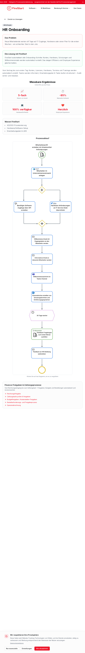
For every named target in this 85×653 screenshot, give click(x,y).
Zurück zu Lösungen (15, 19)
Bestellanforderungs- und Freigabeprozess (22, 402)
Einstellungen (27, 648)
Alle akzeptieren (42, 648)
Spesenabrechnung (14, 405)
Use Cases (77, 8)
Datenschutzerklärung (17, 643)
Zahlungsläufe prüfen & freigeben (18, 396)
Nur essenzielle (12, 648)
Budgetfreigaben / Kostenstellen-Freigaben (22, 399)
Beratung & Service (61, 8)
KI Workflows (45, 8)
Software (32, 8)
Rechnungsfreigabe (14, 394)
